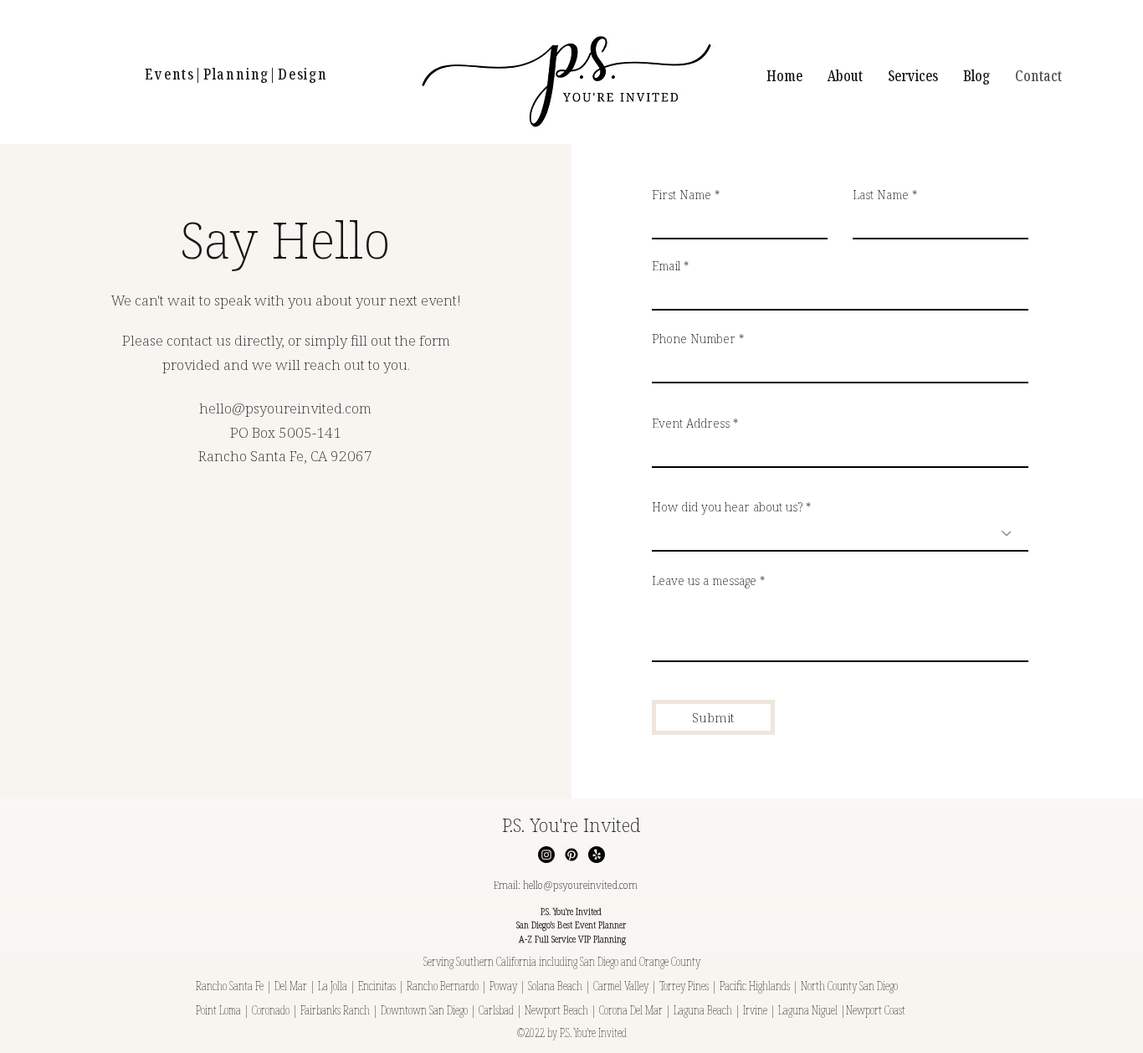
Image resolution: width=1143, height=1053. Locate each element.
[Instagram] (546, 854)
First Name (681, 195)
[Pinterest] (571, 854)
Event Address (691, 423)
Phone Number (694, 339)
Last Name (881, 195)
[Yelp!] (596, 854)
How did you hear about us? (727, 507)
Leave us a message (704, 581)
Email (666, 266)
